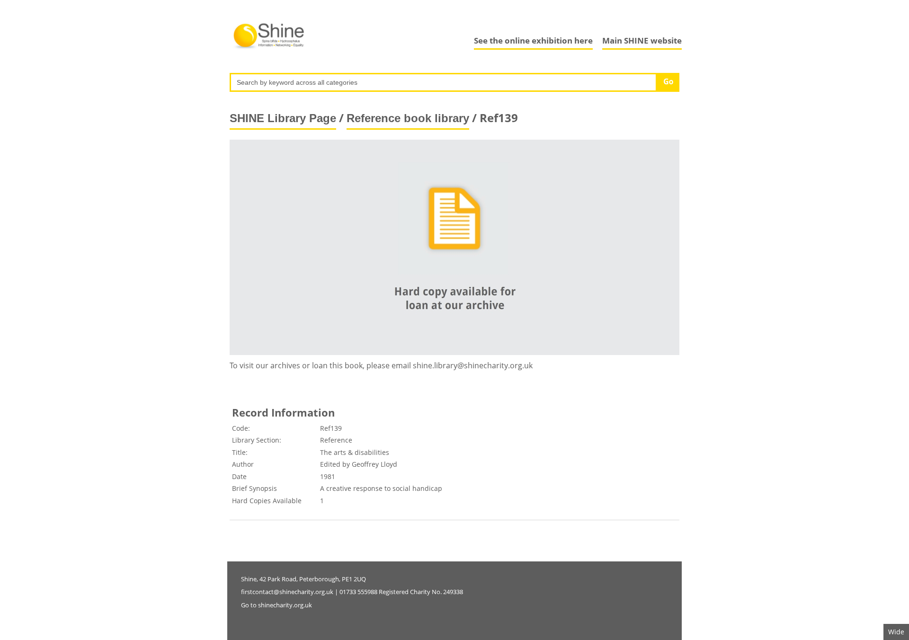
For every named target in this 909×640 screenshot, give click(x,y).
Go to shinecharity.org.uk (276, 605)
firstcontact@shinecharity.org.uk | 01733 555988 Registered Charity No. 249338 (352, 591)
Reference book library (408, 118)
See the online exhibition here (533, 40)
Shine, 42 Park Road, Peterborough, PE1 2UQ (303, 579)
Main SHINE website (642, 40)
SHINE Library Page (283, 118)
